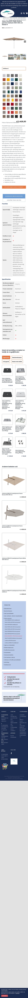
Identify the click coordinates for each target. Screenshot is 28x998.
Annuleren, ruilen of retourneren (23, 727)
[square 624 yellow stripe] (12, 100)
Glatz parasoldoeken (9, 613)
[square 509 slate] (16, 75)
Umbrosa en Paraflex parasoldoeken (12, 659)
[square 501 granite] (8, 75)
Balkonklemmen (7, 608)
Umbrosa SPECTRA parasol (10, 640)
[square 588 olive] (4, 92)
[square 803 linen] (20, 112)
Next (25, 41)
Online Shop (6, 17)
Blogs (12, 735)
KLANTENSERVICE (23, 736)
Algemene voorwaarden (23, 716)
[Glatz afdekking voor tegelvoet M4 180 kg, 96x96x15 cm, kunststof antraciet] (7, 366)
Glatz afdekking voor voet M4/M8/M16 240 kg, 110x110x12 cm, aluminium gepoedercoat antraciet (7, 404)
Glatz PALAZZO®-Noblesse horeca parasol (13, 638)
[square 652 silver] (20, 104)
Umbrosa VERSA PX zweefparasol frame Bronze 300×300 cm (12, 494)
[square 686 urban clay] (4, 112)
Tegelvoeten (6, 357)
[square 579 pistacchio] (16, 88)
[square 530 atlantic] (12, 83)
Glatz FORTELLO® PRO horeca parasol (12, 629)
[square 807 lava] (12, 116)
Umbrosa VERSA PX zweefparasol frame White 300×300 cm (14, 559)
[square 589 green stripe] (8, 92)
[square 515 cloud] (12, 79)
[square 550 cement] (16, 83)
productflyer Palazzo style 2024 (14, 200)
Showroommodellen (8, 655)
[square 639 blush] (20, 100)
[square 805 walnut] (4, 116)
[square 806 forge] (8, 116)
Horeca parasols (13, 17)
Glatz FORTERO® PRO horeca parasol (12, 631)
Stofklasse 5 (6, 68)
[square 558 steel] (8, 88)
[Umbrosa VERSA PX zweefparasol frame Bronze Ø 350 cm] (14, 501)
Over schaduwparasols (14, 727)
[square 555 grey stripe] (20, 83)
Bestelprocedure (23, 723)
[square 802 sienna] (16, 112)
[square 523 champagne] (20, 79)
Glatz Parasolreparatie (14, 722)
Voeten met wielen (17, 361)
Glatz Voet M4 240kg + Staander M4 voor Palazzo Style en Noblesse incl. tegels (6, 451)
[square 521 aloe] (16, 79)
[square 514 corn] (8, 79)
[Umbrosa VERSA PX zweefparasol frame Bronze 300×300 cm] (14, 469)
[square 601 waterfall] (16, 92)
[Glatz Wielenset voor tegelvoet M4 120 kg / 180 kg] (20, 438)
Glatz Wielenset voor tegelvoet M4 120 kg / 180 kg (20, 452)
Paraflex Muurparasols (9, 650)
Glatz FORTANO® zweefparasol (11, 624)
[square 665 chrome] (8, 108)
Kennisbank (13, 737)
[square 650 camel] (16, 104)
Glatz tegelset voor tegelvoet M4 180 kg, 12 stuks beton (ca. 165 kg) (7, 428)
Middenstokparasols (8, 647)
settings (17, 993)
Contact (13, 730)
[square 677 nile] (16, 108)
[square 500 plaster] (4, 75)
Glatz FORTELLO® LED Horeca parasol (12, 626)
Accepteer (5, 995)
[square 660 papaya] (4, 108)
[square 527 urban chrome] (8, 83)
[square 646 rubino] (12, 104)
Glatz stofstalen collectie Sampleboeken (13, 616)
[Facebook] (11, 753)
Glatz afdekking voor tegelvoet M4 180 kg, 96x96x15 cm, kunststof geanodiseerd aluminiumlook (20, 380)
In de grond (6, 361)
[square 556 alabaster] (4, 88)
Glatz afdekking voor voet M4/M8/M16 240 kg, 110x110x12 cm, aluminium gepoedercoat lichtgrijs (20, 404)
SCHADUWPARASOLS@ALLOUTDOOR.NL (4, 727)
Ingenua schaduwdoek (9, 645)
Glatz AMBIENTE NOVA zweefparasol (12, 620)
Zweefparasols (7, 664)
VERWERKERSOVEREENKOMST (23, 732)
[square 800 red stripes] (8, 112)
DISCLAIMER (22, 730)
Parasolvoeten (7, 652)
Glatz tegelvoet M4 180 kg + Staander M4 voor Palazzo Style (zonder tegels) (20, 428)
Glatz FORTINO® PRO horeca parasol (12, 633)
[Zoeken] (24, 13)
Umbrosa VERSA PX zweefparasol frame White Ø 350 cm (14, 591)
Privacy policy (21, 720)
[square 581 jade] (20, 88)
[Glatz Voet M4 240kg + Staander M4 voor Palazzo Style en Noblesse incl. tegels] (7, 438)
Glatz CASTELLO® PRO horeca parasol (12, 622)
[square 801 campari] (12, 112)
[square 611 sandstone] (16, 96)
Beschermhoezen (17, 357)
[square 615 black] (20, 96)
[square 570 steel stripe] (12, 88)
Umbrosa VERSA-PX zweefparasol (11, 642)
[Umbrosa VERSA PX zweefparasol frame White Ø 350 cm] (14, 566)
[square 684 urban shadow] (20, 108)
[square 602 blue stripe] (20, 92)
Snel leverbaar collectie (9, 657)
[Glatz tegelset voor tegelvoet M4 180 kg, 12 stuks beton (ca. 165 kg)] (7, 415)
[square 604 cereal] (8, 96)
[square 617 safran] (4, 100)
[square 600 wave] (12, 92)
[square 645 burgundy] (8, 104)
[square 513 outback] (4, 79)
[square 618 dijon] (8, 100)
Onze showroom (13, 715)
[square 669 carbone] (12, 108)
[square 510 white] (20, 75)
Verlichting (6, 662)
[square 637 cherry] (16, 100)
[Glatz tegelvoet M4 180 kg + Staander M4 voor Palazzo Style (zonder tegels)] (20, 415)
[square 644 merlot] (4, 104)
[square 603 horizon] (4, 96)
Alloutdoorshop (14, 718)
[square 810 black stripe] (20, 116)
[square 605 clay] (12, 96)
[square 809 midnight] (16, 116)
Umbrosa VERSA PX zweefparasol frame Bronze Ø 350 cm (12, 526)
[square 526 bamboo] (4, 83)
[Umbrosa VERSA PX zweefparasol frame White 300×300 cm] (14, 534)
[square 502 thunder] (12, 75)
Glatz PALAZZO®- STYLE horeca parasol (13, 636)
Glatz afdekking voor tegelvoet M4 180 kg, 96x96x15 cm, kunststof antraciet (7, 380)
